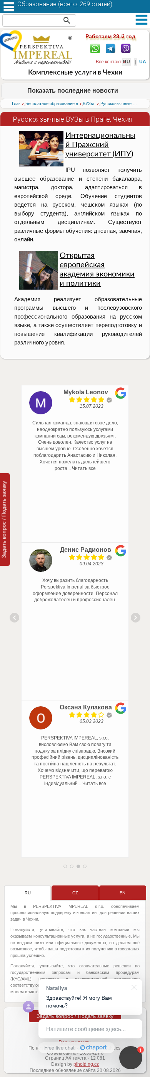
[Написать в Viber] (126, 48)
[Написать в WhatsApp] (95, 48)
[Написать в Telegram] (110, 48)
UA (142, 61)
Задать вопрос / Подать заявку (75, 1016)
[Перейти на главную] (42, 50)
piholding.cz (86, 1064)
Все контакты (110, 61)
